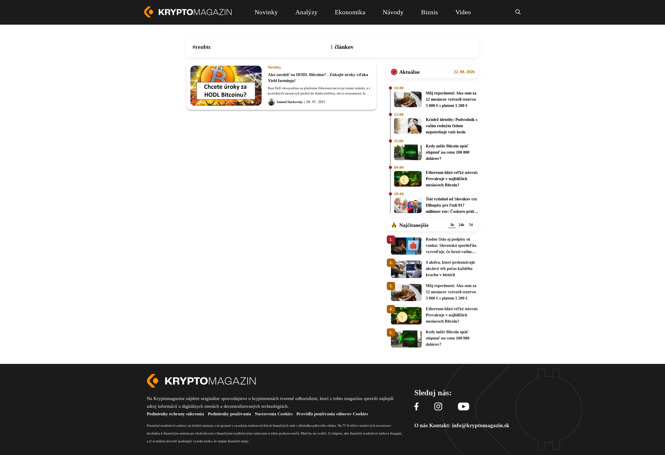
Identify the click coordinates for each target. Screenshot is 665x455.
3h (452, 225)
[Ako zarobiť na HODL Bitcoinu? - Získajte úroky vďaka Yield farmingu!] (226, 86)
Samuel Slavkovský (290, 102)
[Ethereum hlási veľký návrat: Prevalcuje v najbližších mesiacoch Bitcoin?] (408, 179)
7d (471, 225)
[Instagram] (438, 407)
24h (461, 225)
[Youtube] (463, 407)
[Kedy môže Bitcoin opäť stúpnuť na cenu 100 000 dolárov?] (408, 153)
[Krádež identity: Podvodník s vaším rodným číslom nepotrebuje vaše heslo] (408, 126)
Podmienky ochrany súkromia (175, 413)
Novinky (274, 67)
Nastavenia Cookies (274, 413)
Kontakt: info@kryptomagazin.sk (469, 425)
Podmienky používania (229, 413)
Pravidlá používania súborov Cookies (332, 413)
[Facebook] (416, 407)
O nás (421, 425)
